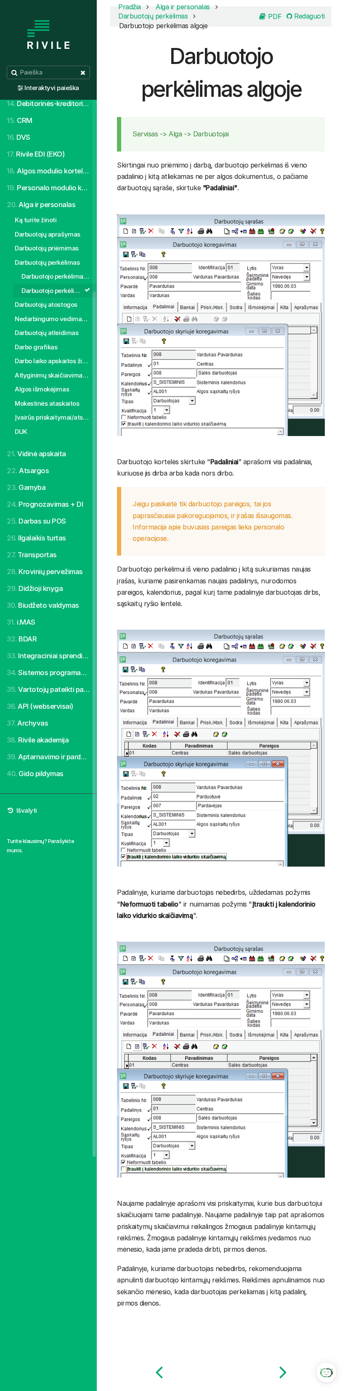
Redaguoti (308, 16)
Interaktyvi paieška (51, 88)
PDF (274, 16)
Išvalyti (26, 810)
